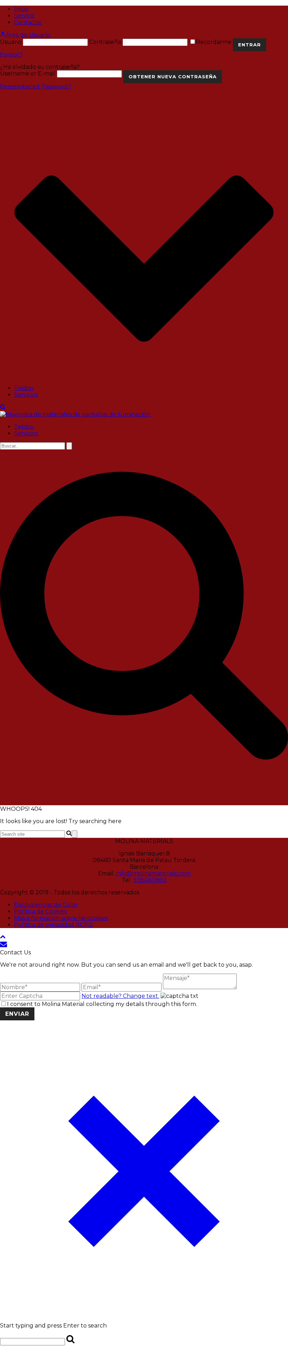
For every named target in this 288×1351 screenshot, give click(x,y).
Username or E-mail (27, 73)
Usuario (10, 42)
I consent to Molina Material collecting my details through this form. (102, 1004)
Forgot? (11, 54)
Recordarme (214, 42)
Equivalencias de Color (46, 904)
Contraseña (105, 42)
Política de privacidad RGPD (53, 924)
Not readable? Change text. (120, 996)
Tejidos (23, 388)
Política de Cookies (40, 911)
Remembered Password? (35, 86)
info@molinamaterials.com (153, 873)
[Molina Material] (75, 414)
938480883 (149, 880)
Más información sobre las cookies (61, 918)
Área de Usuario (28, 35)
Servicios (26, 394)
